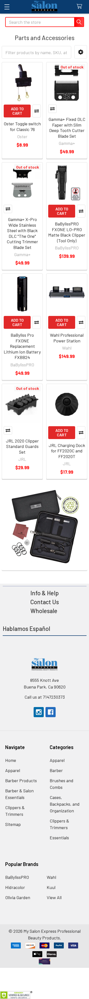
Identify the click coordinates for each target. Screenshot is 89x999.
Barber (56, 770)
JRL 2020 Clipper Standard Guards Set (22, 446)
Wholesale (44, 610)
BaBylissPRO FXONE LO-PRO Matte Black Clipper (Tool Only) (66, 232)
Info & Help (44, 593)
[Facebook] (50, 712)
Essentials (59, 837)
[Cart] (80, 6)
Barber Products (21, 780)
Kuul (51, 887)
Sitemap (13, 824)
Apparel (12, 770)
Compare (36, 111)
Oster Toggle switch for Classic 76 (22, 126)
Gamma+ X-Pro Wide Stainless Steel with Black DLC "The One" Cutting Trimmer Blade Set (22, 233)
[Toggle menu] (7, 7)
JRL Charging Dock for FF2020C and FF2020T (67, 451)
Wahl (51, 877)
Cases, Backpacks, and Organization (65, 804)
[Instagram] (39, 712)
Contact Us (44, 601)
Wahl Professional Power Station (67, 337)
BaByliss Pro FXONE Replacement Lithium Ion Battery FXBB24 (22, 346)
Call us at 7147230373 (44, 697)
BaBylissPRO (17, 877)
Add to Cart (17, 110)
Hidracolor (15, 887)
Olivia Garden (17, 897)
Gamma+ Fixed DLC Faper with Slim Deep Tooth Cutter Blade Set (66, 127)
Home (10, 760)
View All (54, 897)
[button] (80, 52)
